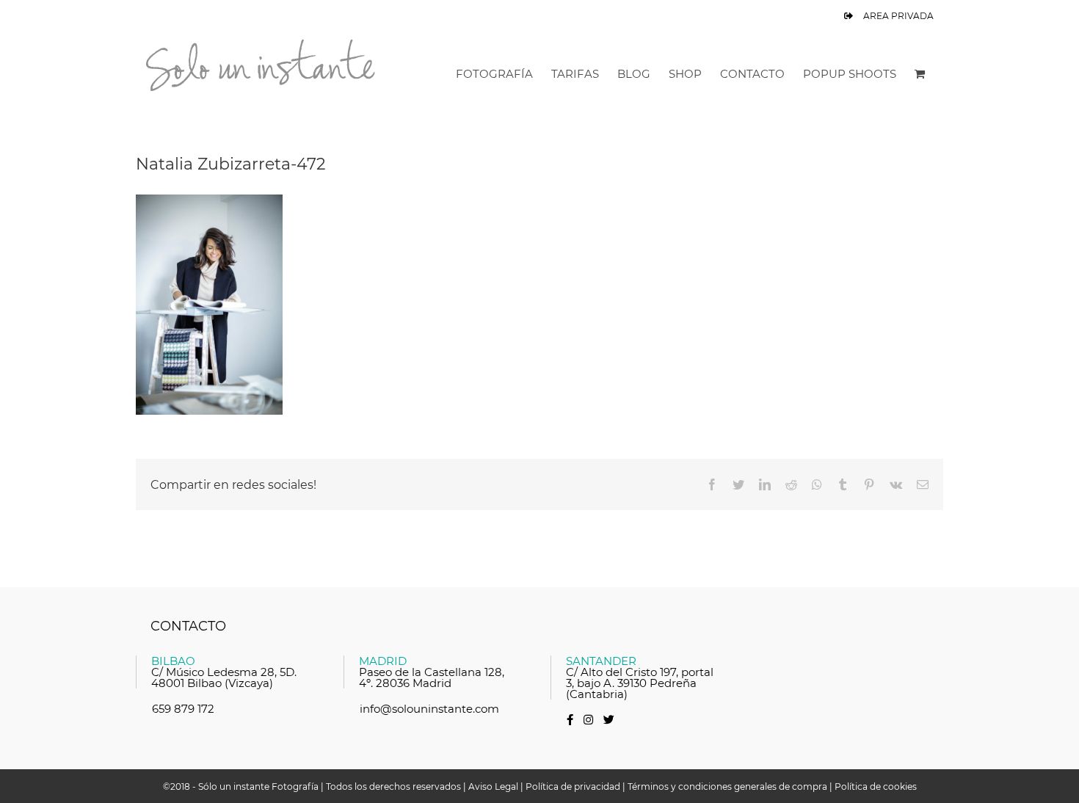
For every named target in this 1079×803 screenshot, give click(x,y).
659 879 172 (183, 709)
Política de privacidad (573, 786)
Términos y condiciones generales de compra (727, 786)
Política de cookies (876, 786)
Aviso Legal (493, 786)
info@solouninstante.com (429, 709)
